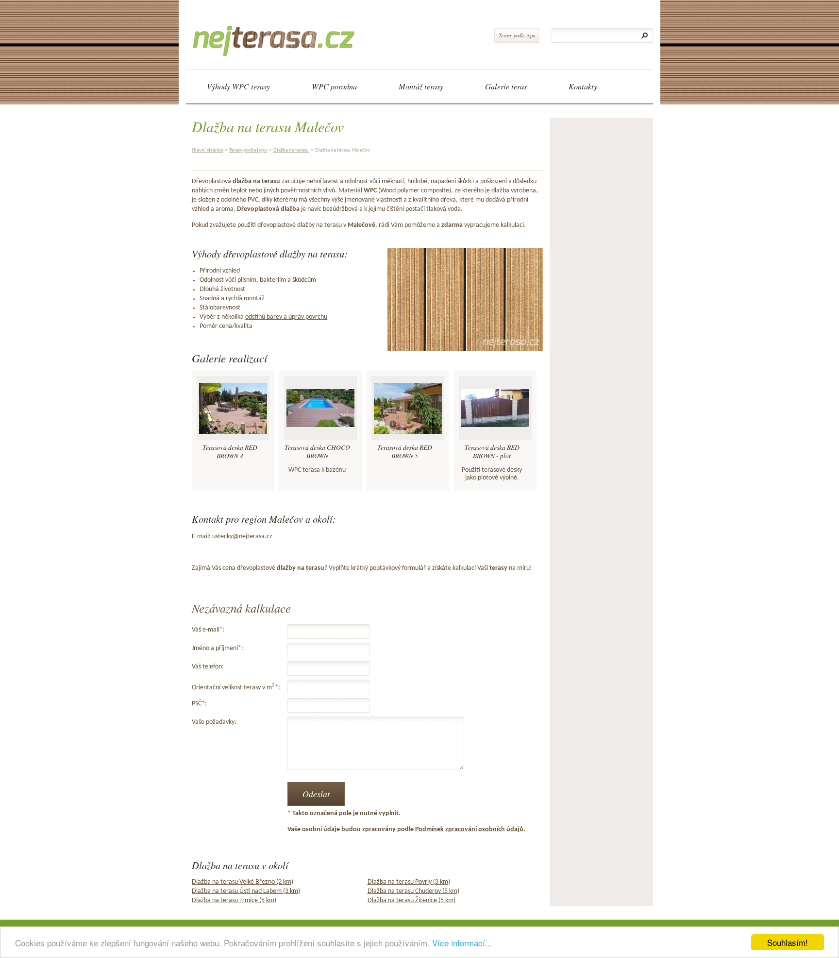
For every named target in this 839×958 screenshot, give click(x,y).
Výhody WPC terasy (238, 86)
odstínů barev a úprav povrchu (286, 317)
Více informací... (462, 943)
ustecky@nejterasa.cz (242, 536)
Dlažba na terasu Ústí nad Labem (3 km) (246, 891)
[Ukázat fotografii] (233, 408)
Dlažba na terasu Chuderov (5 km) (413, 891)
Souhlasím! (787, 942)
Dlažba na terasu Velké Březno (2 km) (242, 882)
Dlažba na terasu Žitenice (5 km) (411, 900)
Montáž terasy (421, 86)
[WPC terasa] (277, 32)
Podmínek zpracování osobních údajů (469, 829)
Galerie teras (506, 86)
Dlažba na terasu (291, 150)
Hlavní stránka (207, 150)
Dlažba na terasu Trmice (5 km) (234, 900)
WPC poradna (334, 86)
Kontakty (583, 86)
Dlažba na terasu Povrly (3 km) (409, 882)
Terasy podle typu (517, 35)
